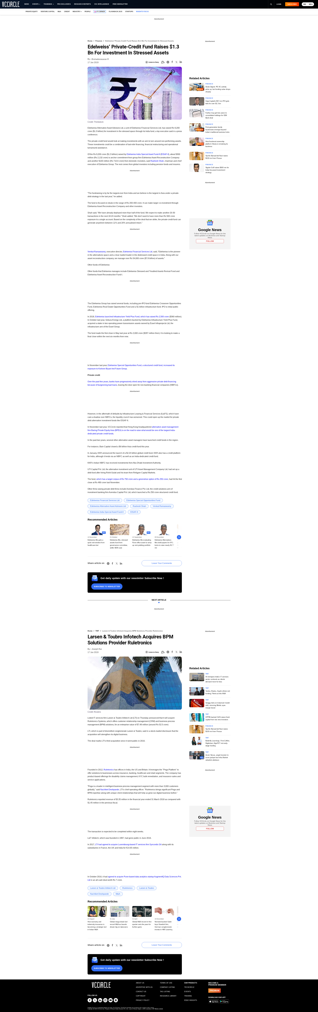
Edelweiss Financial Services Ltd (137, 252)
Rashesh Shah (157, 161)
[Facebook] (172, 62)
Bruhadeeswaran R (100, 59)
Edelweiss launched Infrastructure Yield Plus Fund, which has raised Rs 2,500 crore (132, 317)
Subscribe (292, 4)
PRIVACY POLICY (142, 1000)
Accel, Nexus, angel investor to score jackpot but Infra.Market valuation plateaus (217, 757)
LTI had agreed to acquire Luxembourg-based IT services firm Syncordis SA (128, 844)
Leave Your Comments (162, 563)
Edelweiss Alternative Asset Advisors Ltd (108, 506)
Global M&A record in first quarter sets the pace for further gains (141, 924)
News (26, 4)
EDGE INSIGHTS (190, 1000)
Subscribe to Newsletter (107, 586)
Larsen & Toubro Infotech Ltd (102, 888)
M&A (59, 11)
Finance (98, 41)
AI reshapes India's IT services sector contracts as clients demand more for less (216, 679)
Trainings (48, 4)
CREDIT (67, 11)
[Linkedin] (181, 62)
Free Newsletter (120, 4)
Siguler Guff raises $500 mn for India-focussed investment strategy (217, 169)
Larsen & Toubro (146, 888)
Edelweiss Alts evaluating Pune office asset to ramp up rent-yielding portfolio (142, 542)
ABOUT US (140, 983)
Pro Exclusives (64, 4)
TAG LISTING (165, 991)
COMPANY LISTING (167, 987)
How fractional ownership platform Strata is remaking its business (216, 143)
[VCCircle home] (10, 4)
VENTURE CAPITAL (48, 11)
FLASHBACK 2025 (115, 11)
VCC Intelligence (101, 4)
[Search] (271, 4)
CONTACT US (141, 991)
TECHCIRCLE (189, 987)
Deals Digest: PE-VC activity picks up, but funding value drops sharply (217, 89)
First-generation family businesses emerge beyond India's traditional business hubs (217, 129)
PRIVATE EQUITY (32, 11)
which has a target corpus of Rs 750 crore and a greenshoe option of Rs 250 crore (132, 479)
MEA (311, 4)
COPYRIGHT (140, 996)
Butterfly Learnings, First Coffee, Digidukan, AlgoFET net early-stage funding (217, 743)
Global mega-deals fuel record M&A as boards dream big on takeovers (119, 924)
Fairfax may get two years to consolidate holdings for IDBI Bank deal (216, 115)
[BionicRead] (163, 62)
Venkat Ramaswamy (97, 252)
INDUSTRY (76, 11)
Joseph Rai (97, 649)
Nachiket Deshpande (109, 790)
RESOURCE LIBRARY (168, 996)
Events (35, 4)
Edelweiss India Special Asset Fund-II (143, 154)
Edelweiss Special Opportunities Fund (143, 500)
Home (90, 41)
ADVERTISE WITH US (144, 987)
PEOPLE (88, 11)
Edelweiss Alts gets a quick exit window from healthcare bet (96, 542)
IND (304, 4)
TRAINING (188, 996)
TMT (97, 631)
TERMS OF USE (166, 983)
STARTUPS (129, 11)
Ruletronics (109, 770)
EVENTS (187, 991)
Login (279, 4)
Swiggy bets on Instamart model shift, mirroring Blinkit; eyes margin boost (217, 705)
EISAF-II (165, 154)
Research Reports (82, 4)
